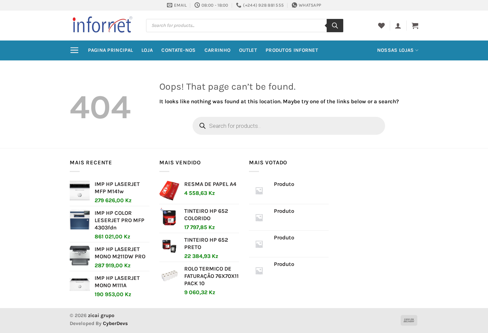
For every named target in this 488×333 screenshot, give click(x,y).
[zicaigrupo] (103, 25)
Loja (147, 50)
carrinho (217, 50)
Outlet (248, 50)
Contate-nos (178, 50)
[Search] (335, 25)
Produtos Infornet (292, 50)
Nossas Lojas (395, 50)
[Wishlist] (381, 25)
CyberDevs (115, 323)
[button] (398, 25)
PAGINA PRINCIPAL (110, 50)
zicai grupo (101, 315)
